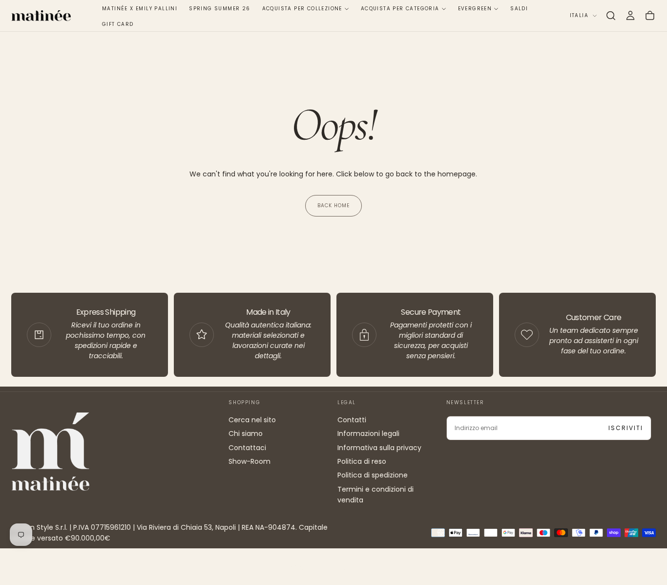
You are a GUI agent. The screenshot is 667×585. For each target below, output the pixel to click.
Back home (333, 205)
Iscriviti (625, 428)
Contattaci (247, 448)
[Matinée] (50, 451)
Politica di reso (361, 461)
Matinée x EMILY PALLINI (139, 8)
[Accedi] (630, 15)
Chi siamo (246, 433)
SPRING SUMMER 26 (219, 8)
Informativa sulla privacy (379, 448)
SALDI (519, 8)
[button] (611, 15)
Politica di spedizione (372, 475)
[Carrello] (650, 15)
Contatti (351, 420)
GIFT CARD (118, 24)
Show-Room (250, 461)
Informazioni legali (368, 433)
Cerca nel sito (252, 420)
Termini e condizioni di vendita (375, 494)
